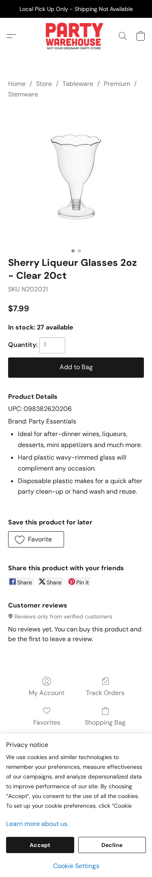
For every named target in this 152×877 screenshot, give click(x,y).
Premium (117, 83)
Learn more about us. (37, 823)
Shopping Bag (105, 722)
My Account (46, 693)
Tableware (77, 83)
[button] (76, 36)
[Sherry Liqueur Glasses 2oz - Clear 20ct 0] (76, 176)
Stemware (23, 94)
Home (17, 83)
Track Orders (105, 693)
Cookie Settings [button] (76, 866)
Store (44, 83)
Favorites (46, 722)
